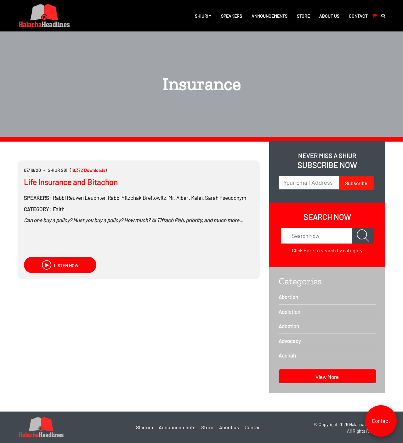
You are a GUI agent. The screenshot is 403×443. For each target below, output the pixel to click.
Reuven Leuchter (79, 197)
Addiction (289, 311)
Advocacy (290, 341)
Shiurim (203, 16)
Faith (59, 209)
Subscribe (356, 183)
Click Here (303, 250)
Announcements (269, 16)
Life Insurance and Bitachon (71, 182)
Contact (358, 16)
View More (327, 376)
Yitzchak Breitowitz (137, 197)
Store (303, 16)
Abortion (288, 297)
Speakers (231, 16)
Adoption (289, 326)
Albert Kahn (185, 197)
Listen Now (65, 265)
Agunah (287, 355)
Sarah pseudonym (225, 197)
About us (329, 16)
